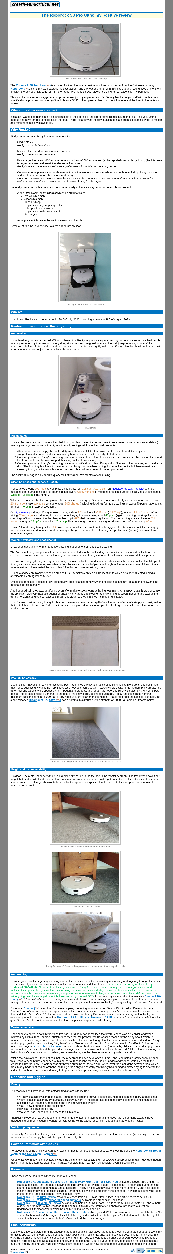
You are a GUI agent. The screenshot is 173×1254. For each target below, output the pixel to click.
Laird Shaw (19, 1252)
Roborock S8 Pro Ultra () (33, 85)
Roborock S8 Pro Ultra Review (36, 1196)
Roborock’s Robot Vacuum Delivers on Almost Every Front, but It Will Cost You (67, 1181)
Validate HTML (154, 1251)
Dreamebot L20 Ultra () (45, 700)
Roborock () (19, 88)
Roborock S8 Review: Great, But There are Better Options (54, 1212)
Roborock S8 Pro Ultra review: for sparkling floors (49, 1200)
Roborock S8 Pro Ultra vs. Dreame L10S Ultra (86, 1017)
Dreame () (31, 1008)
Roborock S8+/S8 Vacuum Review (39, 1203)
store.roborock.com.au (48, 1046)
